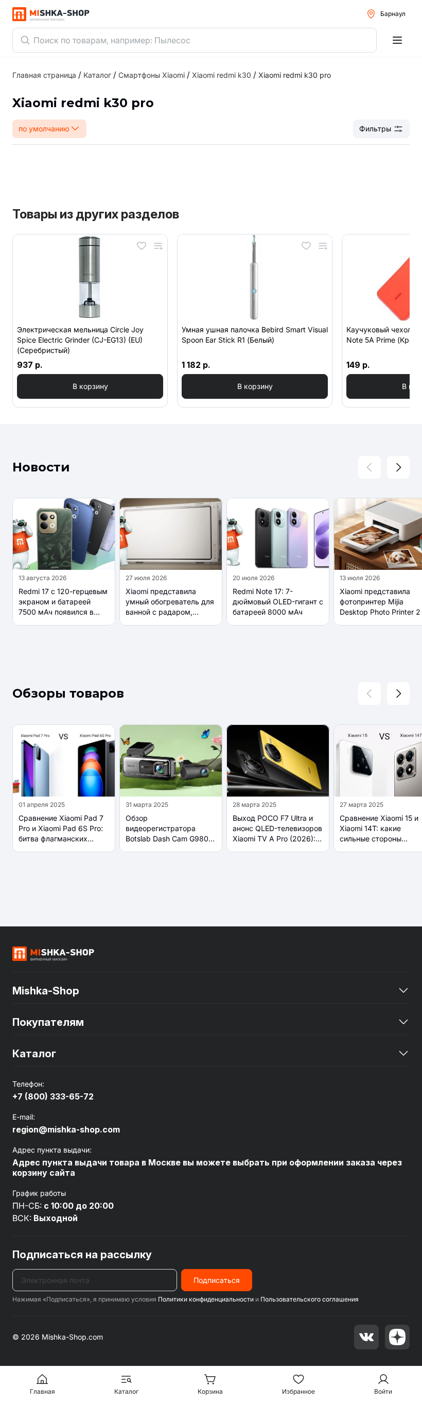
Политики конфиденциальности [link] (206, 1299)
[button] (90, 386)
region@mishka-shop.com (66, 1129)
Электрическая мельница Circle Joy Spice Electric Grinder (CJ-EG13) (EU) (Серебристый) (80, 339)
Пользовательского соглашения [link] (309, 1299)
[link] (294, 75)
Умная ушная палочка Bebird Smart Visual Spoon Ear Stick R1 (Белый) (255, 334)
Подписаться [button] (217, 1280)
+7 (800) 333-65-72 (53, 1096)
